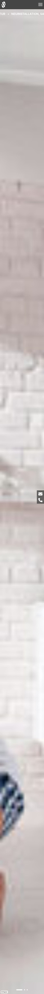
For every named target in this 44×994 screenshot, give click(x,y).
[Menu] (40, 4)
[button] (19, 989)
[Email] (40, 494)
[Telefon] (40, 500)
